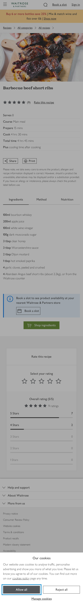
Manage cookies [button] (41, 599)
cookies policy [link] (21, 578)
